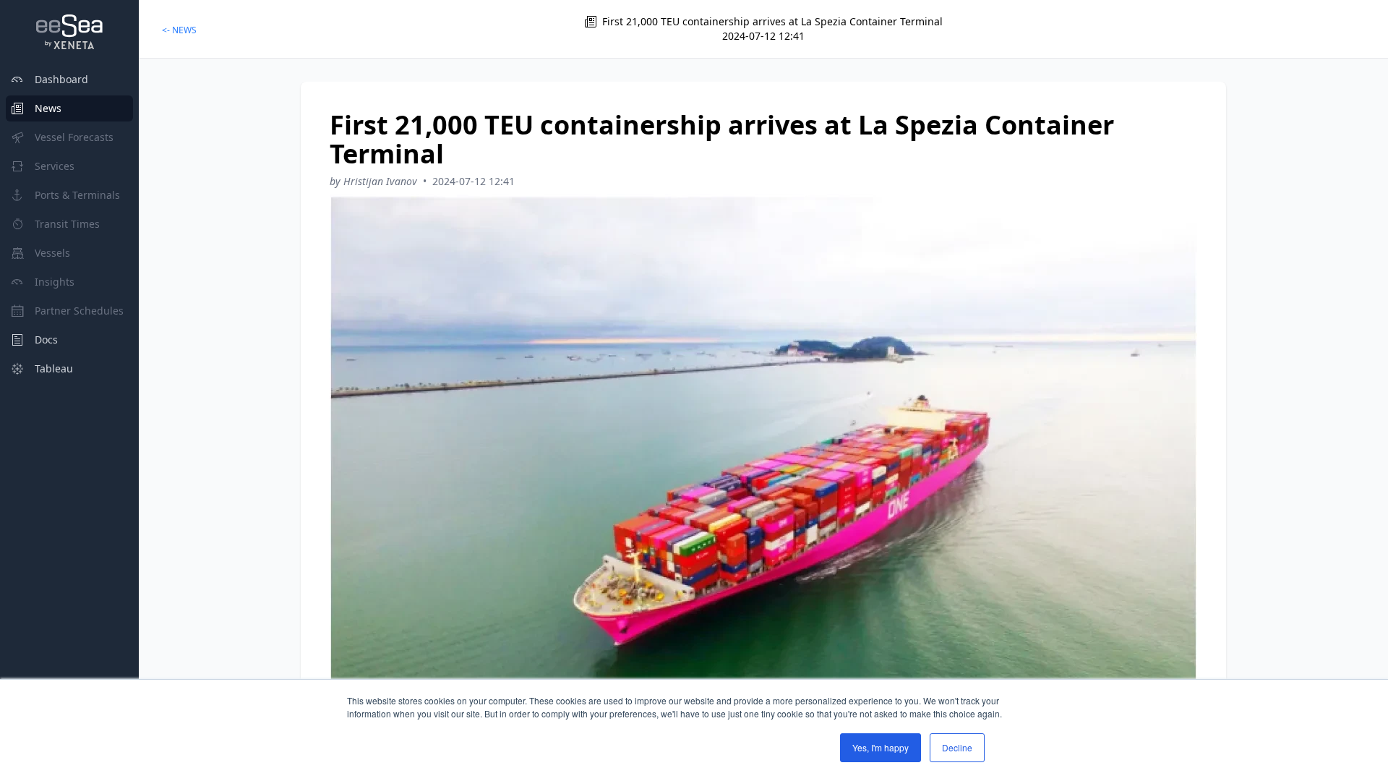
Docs (46, 339)
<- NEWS (179, 30)
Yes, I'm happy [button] (880, 747)
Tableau (54, 368)
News (48, 108)
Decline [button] (957, 747)
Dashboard (61, 79)
